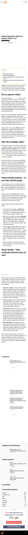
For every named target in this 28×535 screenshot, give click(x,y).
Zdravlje (11, 405)
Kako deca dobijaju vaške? (9, 75)
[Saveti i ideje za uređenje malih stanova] (5, 465)
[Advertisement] (14, 19)
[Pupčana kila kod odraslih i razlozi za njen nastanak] (5, 408)
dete (25, 187)
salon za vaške (15, 98)
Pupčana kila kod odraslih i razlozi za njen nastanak (17, 407)
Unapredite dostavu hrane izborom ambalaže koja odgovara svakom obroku (16, 392)
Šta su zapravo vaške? (8, 73)
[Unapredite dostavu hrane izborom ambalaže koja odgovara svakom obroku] (5, 391)
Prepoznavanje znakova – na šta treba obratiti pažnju (13, 77)
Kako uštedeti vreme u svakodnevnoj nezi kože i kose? (18, 361)
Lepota (11, 359)
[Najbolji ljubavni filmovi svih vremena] (5, 472)
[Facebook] (22, 2)
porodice (3, 155)
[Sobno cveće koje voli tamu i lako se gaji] (5, 479)
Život (11, 396)
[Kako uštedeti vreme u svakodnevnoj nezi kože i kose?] (5, 362)
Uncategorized (5, 40)
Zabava (11, 469)
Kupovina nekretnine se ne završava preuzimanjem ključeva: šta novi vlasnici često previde (18, 400)
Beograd (11, 462)
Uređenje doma (13, 476)
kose (21, 230)
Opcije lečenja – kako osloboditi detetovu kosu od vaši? (13, 81)
